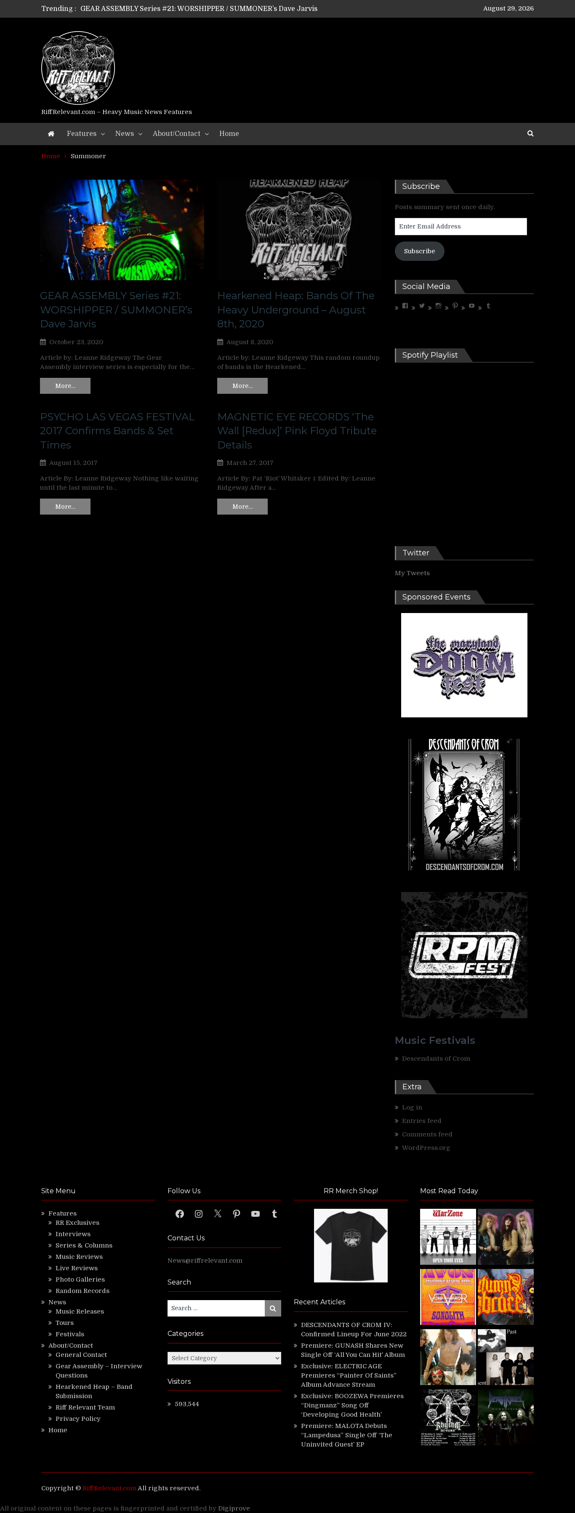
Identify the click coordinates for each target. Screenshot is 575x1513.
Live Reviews (77, 1268)
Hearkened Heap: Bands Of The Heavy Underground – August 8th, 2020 (296, 309)
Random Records (82, 1291)
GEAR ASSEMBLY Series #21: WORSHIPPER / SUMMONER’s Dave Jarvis (116, 309)
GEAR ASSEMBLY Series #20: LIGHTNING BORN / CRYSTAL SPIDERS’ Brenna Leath (219, 9)
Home (229, 134)
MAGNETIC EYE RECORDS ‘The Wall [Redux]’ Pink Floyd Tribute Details (297, 431)
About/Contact (176, 134)
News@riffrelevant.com (205, 1260)
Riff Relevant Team (85, 1407)
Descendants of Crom (436, 1058)
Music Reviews (79, 1257)
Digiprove (234, 1508)
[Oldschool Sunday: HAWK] (506, 1238)
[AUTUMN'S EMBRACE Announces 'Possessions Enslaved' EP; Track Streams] (506, 1298)
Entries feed (422, 1121)
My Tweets (412, 573)
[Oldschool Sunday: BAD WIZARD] (448, 1358)
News (124, 134)
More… (65, 385)
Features (81, 134)
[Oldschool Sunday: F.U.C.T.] (506, 1358)
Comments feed (427, 1134)
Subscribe (419, 251)
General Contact (81, 1355)
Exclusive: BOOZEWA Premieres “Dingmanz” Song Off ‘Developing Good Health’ (352, 1405)
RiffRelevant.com (109, 1488)
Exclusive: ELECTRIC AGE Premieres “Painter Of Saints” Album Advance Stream (349, 1375)
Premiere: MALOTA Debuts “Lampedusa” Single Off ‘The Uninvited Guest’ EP (346, 1435)
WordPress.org (426, 1148)
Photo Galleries (80, 1279)
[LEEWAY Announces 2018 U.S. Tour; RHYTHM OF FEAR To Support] (448, 1418)
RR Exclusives (77, 1222)
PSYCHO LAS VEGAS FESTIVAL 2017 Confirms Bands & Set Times (117, 431)
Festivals (70, 1334)
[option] (208, 8)
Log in (412, 1107)
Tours (65, 1323)
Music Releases (80, 1311)
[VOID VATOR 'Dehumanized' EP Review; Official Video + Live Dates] (448, 1298)
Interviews (73, 1234)
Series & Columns (84, 1245)
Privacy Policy (78, 1419)
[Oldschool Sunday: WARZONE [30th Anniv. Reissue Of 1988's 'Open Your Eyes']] (448, 1238)
